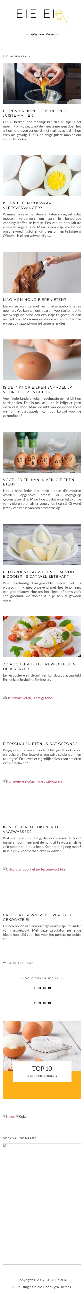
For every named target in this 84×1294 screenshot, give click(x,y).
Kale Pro (35, 1287)
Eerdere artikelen (21, 963)
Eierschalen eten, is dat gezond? (40, 744)
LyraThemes (61, 1287)
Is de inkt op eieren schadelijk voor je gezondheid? (37, 389)
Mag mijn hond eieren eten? (34, 300)
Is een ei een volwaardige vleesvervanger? (32, 205)
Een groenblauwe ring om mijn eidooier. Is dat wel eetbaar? (38, 574)
